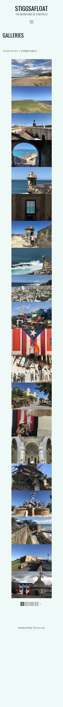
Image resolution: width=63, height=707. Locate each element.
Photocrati (39, 627)
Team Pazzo (10, 51)
